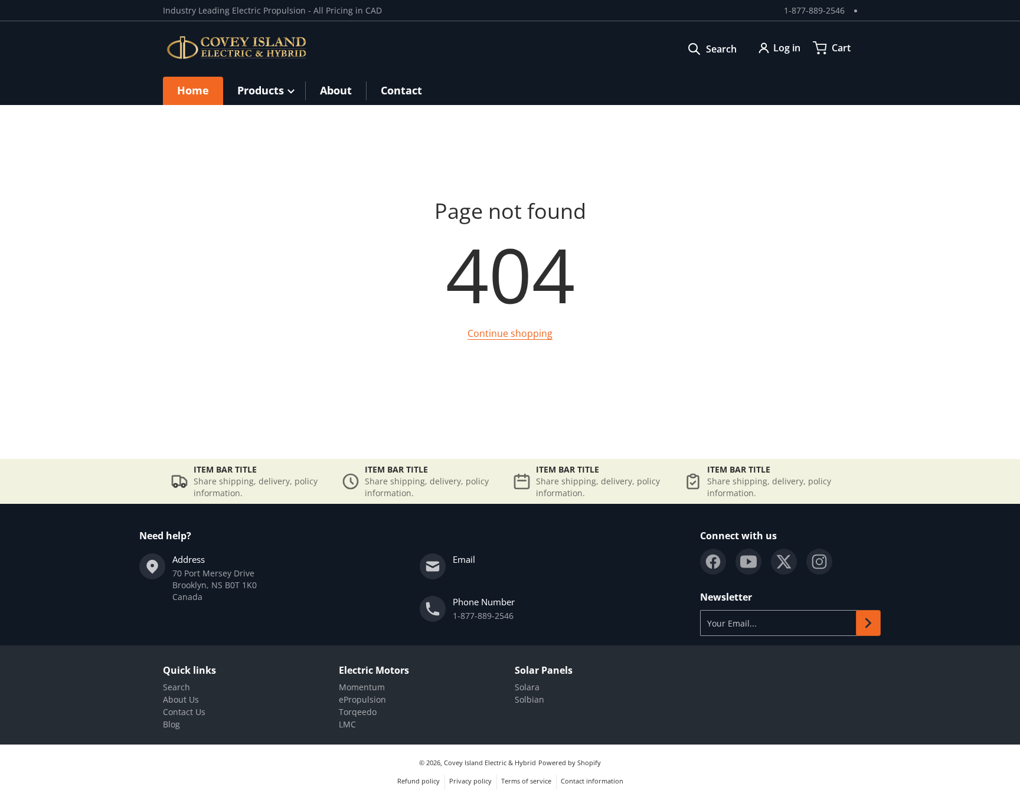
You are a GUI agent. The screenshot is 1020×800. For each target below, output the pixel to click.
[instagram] (819, 562)
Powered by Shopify (569, 762)
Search (176, 687)
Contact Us (184, 711)
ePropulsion (362, 699)
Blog (171, 724)
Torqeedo (358, 711)
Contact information (592, 780)
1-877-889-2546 (814, 10)
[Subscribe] (868, 623)
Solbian (529, 699)
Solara (527, 687)
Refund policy (418, 780)
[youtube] (748, 562)
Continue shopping (510, 333)
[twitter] (784, 562)
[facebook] (713, 562)
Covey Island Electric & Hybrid (490, 762)
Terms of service (526, 780)
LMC (347, 724)
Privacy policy (470, 780)
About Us (181, 699)
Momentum (362, 687)
